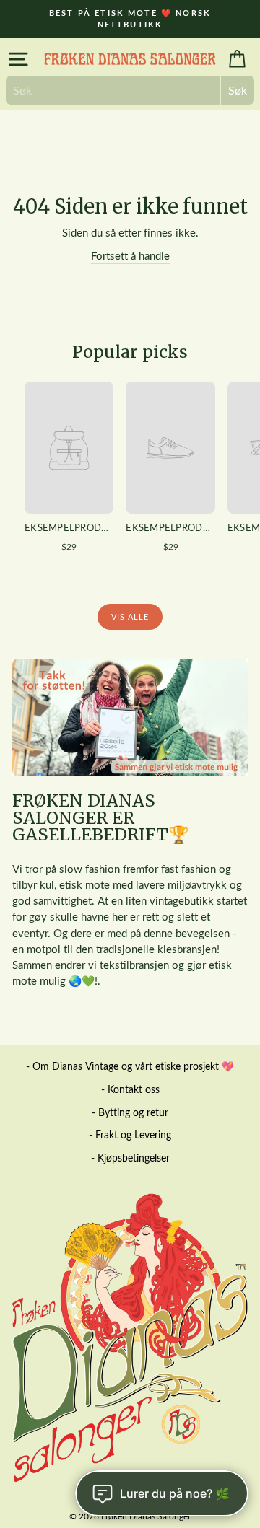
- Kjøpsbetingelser (130, 1157)
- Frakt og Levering (130, 1134)
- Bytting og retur (130, 1112)
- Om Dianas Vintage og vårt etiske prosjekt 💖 (130, 1066)
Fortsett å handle (130, 255)
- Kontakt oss (130, 1089)
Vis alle (130, 616)
